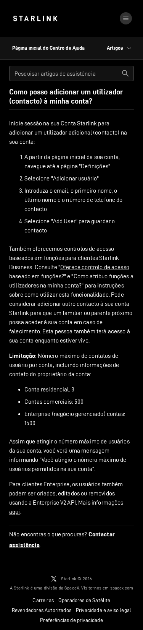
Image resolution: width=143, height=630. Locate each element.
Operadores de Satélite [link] (84, 600)
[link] (35, 18)
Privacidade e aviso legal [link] (103, 610)
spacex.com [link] (121, 587)
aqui (14, 511)
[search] (125, 73)
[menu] (126, 18)
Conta (68, 123)
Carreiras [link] (43, 600)
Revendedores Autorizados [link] (41, 610)
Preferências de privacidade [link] (71, 620)
